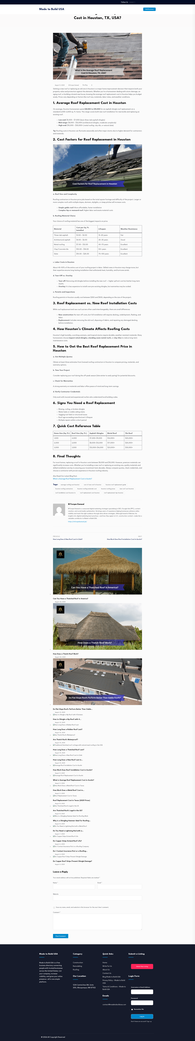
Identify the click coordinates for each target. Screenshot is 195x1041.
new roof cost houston (127, 488)
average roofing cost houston (70, 484)
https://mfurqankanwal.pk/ (77, 522)
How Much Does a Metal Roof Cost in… (68, 790)
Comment (57, 912)
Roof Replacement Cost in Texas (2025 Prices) (71, 800)
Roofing (85, 85)
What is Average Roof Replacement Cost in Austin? (72, 479)
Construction (78, 963)
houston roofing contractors (64, 488)
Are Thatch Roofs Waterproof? (65, 740)
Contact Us (107, 973)
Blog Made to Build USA (111, 977)
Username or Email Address (140, 987)
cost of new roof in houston (92, 484)
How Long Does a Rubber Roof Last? (67, 729)
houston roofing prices (108, 488)
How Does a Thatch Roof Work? (66, 654)
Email (100, 883)
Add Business (149, 9)
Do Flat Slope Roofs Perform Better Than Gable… (73, 709)
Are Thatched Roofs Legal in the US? (67, 810)
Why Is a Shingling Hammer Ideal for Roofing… (72, 821)
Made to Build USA (51, 9)
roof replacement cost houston (90, 493)
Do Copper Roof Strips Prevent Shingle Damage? (72, 861)
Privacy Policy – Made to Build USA (114, 982)
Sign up (149, 1021)
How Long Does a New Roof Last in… (68, 760)
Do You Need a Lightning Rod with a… (68, 831)
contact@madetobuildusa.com (114, 1005)
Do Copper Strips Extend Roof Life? (67, 841)
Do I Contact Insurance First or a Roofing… (70, 851)
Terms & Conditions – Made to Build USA (114, 988)
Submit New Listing (142, 966)
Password (134, 998)
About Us (106, 970)
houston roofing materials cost (87, 488)
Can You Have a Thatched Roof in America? (70, 599)
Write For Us (107, 966)
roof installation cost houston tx (65, 493)
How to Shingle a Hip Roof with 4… (67, 719)
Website (55, 894)
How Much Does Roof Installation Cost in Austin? (72, 770)
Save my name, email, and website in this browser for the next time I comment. (82, 907)
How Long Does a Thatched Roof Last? (68, 750)
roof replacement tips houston (113, 493)
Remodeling (77, 966)
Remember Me (139, 1009)
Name (55, 883)
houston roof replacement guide (116, 484)
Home (105, 963)
